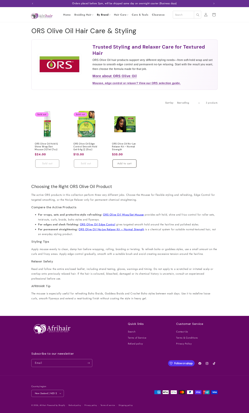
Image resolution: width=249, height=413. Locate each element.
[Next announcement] (214, 3)
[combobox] (187, 14)
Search (132, 331)
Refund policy (135, 343)
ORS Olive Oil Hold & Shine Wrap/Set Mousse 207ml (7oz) (46, 146)
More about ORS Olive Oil (114, 76)
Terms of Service (137, 337)
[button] (84, 14)
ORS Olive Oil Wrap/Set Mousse (123, 215)
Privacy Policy (184, 343)
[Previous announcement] (32, 3)
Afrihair (43, 405)
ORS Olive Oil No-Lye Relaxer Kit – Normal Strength (124, 146)
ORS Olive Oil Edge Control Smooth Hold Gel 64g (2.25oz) (85, 146)
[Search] (197, 15)
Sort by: (169, 102)
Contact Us (182, 331)
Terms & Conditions (187, 337)
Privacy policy (91, 405)
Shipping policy (126, 405)
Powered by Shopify (56, 405)
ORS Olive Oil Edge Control (97, 224)
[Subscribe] (88, 363)
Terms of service (108, 405)
